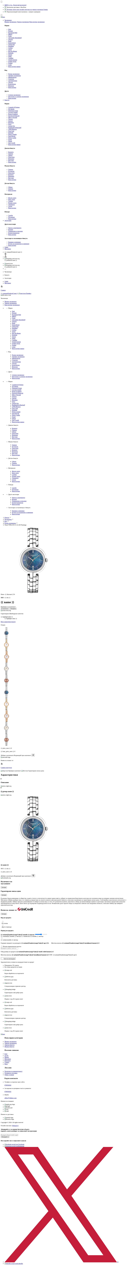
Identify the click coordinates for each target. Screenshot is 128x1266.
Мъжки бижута (9, 1046)
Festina (10, 63)
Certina (10, 48)
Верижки (11, 159)
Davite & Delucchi (13, 116)
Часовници (8, 20)
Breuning (11, 122)
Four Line (11, 131)
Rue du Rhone (12, 51)
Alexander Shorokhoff (15, 38)
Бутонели (11, 171)
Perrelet (10, 31)
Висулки (11, 160)
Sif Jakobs (11, 109)
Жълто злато (12, 198)
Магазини (7, 249)
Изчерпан (13, 608)
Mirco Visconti (12, 117)
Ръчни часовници (14, 74)
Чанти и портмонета (14, 228)
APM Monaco (12, 129)
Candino (10, 58)
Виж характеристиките (8, 622)
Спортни (11, 79)
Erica (9, 124)
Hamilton (11, 46)
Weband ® (15, 1125)
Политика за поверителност (13, 1071)
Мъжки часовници (10, 22)
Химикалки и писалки (15, 231)
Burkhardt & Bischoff (14, 127)
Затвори (3, 887)
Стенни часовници (14, 95)
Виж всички (12, 87)
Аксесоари (7, 220)
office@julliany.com (10, 1098)
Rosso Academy (13, 114)
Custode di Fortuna (14, 107)
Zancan (10, 121)
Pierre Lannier (12, 134)
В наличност (5, 608)
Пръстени (11, 157)
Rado (9, 41)
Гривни (10, 154)
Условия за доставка (10, 1073)
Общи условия (9, 1075)
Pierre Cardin (12, 138)
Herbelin (10, 53)
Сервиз (6, 1062)
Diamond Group (13, 111)
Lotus (10, 65)
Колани (10, 229)
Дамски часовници (23, 22)
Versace (10, 39)
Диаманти (11, 204)
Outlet (6, 247)
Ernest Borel (12, 43)
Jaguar (10, 55)
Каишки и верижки (14, 242)
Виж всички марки (14, 66)
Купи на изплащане (9, 959)
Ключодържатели (13, 233)
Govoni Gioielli (13, 112)
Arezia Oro (11, 126)
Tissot (10, 49)
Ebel (9, 29)
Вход (6, 1064)
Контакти (7, 1060)
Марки (6, 1057)
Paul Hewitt (11, 136)
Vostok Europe (12, 60)
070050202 (7, 1085)
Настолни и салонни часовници (18, 96)
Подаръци (11, 217)
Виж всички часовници (37, 22)
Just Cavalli (11, 143)
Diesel (10, 141)
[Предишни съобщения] (1, 2)
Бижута (6, 100)
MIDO (10, 34)
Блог (5, 1054)
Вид (5, 521)
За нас (6, 1055)
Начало (6, 517)
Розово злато (12, 203)
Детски (10, 82)
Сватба (10, 215)
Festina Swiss (12, 61)
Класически (12, 84)
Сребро (10, 201)
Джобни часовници (14, 75)
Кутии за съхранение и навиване (18, 244)
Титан (10, 206)
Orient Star (11, 44)
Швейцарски (12, 77)
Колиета (10, 152)
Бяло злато (11, 199)
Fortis (10, 36)
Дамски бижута (9, 1045)
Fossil (10, 139)
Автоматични (12, 80)
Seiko (10, 56)
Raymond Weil (12, 32)
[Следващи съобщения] (1, 15)
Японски (11, 86)
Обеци (10, 155)
